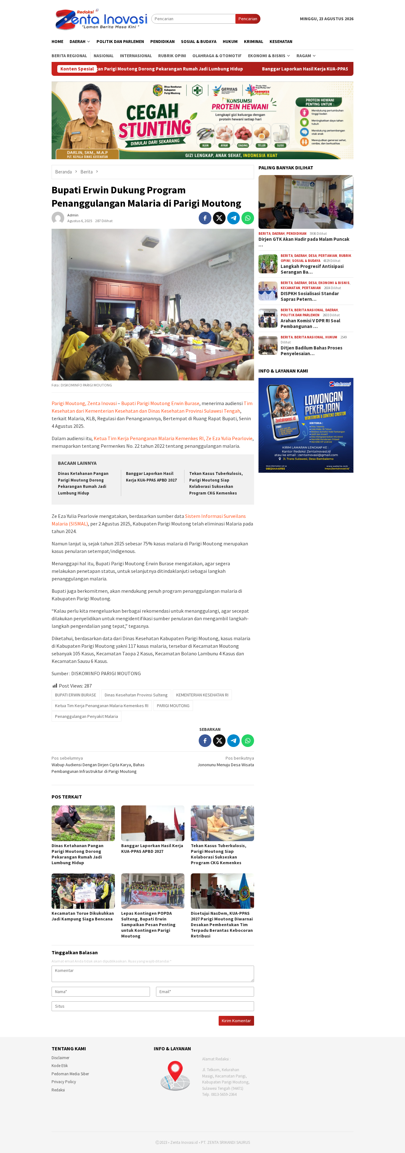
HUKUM (331, 337)
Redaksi (58, 1090)
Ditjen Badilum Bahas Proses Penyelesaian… (311, 350)
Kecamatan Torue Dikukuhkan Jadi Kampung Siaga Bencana (83, 916)
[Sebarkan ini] (205, 218)
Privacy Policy (64, 1081)
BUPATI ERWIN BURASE (75, 695)
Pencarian (248, 18)
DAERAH (278, 233)
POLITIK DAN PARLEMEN (300, 315)
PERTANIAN (327, 255)
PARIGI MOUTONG (173, 705)
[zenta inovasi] (101, 18)
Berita (265, 233)
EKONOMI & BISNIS (334, 283)
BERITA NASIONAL (309, 310)
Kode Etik (60, 1065)
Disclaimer (60, 1057)
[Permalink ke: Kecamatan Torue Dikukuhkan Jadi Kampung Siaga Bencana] (83, 891)
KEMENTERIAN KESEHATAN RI (202, 695)
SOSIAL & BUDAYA (306, 260)
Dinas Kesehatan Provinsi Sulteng (136, 695)
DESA (312, 255)
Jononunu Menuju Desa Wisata (225, 761)
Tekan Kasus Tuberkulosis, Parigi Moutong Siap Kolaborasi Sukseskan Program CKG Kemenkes (218, 854)
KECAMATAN (290, 288)
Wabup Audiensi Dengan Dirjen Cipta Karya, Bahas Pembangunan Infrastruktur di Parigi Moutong (98, 764)
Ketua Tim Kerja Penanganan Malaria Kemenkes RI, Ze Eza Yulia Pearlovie (173, 438)
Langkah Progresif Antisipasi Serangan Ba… (312, 269)
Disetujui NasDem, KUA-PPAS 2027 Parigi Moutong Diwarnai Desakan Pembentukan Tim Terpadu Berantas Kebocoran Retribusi (222, 924)
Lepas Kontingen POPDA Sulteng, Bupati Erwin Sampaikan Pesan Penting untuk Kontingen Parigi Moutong (148, 924)
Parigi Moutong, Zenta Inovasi (84, 403)
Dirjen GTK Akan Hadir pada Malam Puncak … (304, 242)
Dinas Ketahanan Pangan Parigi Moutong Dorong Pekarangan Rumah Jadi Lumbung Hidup (77, 854)
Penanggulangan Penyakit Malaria (86, 716)
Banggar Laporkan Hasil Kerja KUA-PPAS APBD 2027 (256, 69)
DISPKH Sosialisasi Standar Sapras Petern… (310, 296)
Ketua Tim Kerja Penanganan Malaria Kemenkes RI (101, 705)
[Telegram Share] (233, 218)
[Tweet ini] (219, 218)
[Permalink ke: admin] (58, 217)
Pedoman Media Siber (70, 1074)
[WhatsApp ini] (247, 218)
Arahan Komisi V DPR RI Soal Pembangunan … (310, 323)
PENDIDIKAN (296, 233)
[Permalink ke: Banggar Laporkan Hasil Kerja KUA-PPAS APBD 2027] (152, 823)
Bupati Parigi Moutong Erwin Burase (160, 403)
